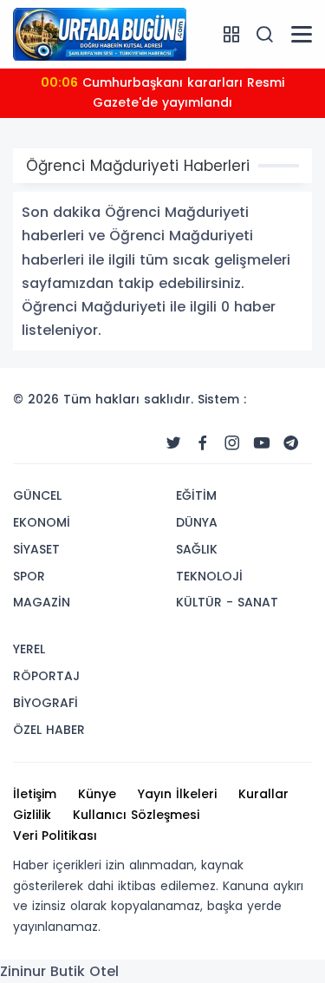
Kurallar (263, 794)
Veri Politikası (55, 835)
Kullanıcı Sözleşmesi (136, 814)
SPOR (29, 576)
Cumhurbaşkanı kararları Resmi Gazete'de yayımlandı (162, 93)
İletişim (34, 794)
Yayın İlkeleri (177, 794)
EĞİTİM (196, 495)
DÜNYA (197, 522)
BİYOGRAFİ (45, 702)
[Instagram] (232, 443)
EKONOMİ (41, 522)
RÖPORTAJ (46, 676)
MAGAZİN (41, 602)
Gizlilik (32, 814)
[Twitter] (173, 443)
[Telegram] (291, 443)
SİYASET (36, 549)
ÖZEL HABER (49, 729)
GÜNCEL (37, 495)
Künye (97, 794)
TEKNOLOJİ (209, 576)
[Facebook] (202, 443)
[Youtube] (261, 443)
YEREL (29, 649)
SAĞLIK (197, 549)
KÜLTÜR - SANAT (227, 602)
